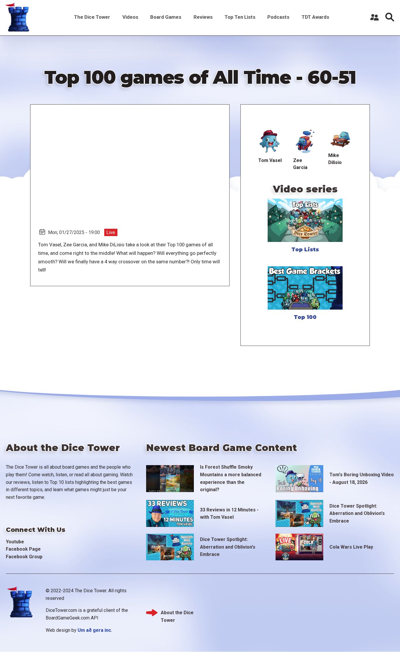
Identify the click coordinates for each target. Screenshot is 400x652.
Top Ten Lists (240, 17)
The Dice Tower (92, 17)
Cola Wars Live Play (351, 547)
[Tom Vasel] (270, 141)
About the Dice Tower (177, 613)
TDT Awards (315, 17)
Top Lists (305, 249)
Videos (130, 17)
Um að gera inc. (95, 630)
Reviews (203, 17)
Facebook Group (24, 556)
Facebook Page (23, 549)
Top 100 (305, 317)
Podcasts (278, 17)
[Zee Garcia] (305, 141)
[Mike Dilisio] (340, 139)
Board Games (165, 17)
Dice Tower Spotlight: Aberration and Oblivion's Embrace (357, 513)
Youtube (15, 542)
